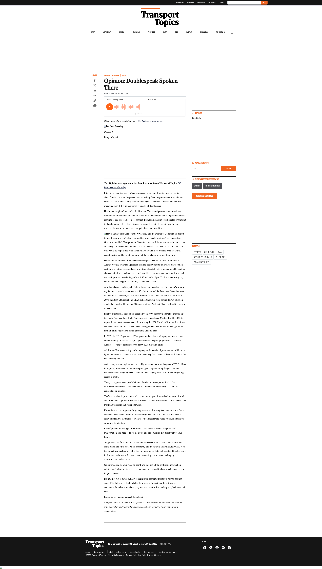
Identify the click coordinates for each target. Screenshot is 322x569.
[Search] (264, 3)
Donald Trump (201, 262)
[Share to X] (95, 86)
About (88, 552)
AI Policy (142, 555)
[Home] (161, 17)
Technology (136, 32)
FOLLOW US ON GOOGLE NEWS (204, 196)
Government (107, 32)
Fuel (176, 32)
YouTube (217, 547)
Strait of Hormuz (203, 257)
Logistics (189, 32)
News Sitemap (155, 555)
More (232, 32)
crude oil (209, 252)
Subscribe (190, 2)
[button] (95, 101)
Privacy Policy (131, 555)
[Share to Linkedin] (95, 91)
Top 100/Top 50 (220, 32)
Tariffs (197, 252)
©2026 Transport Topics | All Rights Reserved (105, 555)
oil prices (220, 257)
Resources (149, 552)
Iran (220, 252)
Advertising (180, 2)
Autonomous (204, 32)
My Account (212, 2)
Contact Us (99, 552)
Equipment (151, 32)
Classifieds (201, 2)
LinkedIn (223, 547)
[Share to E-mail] (95, 96)
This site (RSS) (229, 547)
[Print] (95, 106)
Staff (111, 552)
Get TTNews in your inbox (150, 120)
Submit (228, 168)
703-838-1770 (164, 544)
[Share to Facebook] (95, 81)
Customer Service (167, 552)
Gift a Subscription (214, 186)
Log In (222, 2)
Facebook (204, 547)
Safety (165, 32)
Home (93, 32)
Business (121, 32)
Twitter (210, 547)
